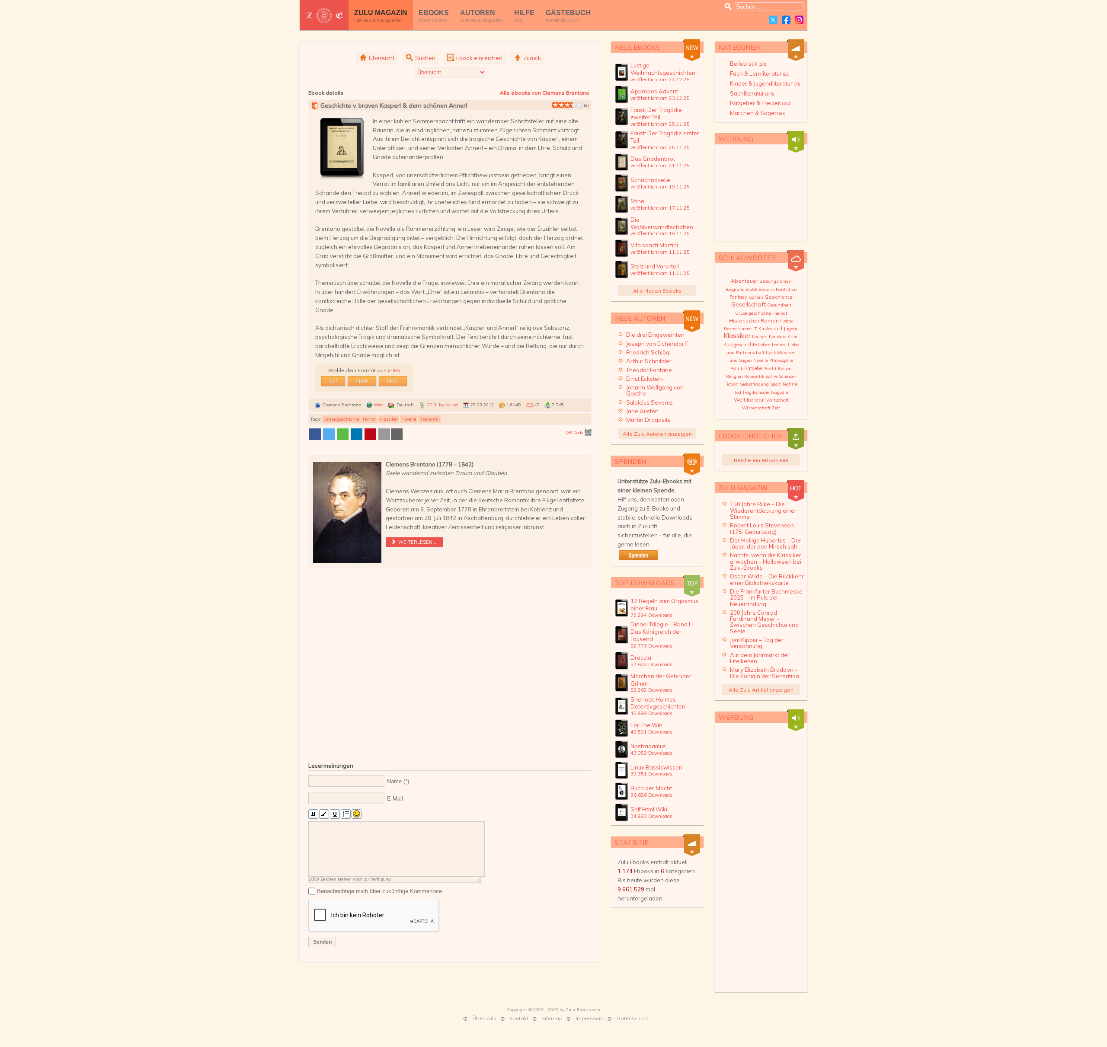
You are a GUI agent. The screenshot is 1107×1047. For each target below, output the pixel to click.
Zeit (776, 408)
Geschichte (779, 297)
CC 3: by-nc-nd (442, 405)
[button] (315, 434)
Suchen (424, 57)
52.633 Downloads (651, 664)
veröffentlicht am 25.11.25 (660, 124)
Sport (775, 384)
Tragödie (779, 392)
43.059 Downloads (651, 753)
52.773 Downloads (651, 646)
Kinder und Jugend (778, 329)
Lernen (779, 345)
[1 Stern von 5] (555, 105)
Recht (771, 368)
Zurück (531, 57)
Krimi (793, 336)
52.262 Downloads (651, 690)
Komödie (777, 336)
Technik (790, 384)
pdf (333, 381)
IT (755, 329)
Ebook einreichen (478, 57)
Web (378, 405)
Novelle (408, 419)
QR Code (575, 432)
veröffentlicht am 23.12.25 (660, 98)
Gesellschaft (748, 304)
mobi (393, 381)
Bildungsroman (775, 281)
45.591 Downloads (651, 732)
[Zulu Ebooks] (324, 15)
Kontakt (518, 1018)
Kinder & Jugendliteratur (765, 83)
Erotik (751, 289)
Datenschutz (632, 1018)
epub (362, 381)
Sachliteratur (752, 93)
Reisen (785, 368)
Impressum (590, 1018)
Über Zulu (484, 1018)
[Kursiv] (324, 814)
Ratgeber (753, 368)
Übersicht (381, 57)
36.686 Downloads (651, 795)
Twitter (773, 19)
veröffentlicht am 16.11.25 (660, 233)
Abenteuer (744, 281)
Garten (756, 297)
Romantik (429, 419)
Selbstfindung (754, 384)
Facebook (786, 19)
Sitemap (552, 1018)
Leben (764, 345)
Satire (771, 376)
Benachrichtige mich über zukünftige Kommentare (379, 891)
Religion (734, 376)
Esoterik (766, 289)
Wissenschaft (756, 408)
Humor (745, 329)
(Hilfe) (394, 370)
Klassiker (388, 419)
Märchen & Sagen (758, 112)
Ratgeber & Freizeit (760, 102)
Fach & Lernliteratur (760, 73)
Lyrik (771, 352)
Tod (737, 392)
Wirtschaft (777, 400)
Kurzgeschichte (740, 345)
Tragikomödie (755, 392)
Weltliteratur (749, 399)
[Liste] (346, 814)
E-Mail (395, 798)
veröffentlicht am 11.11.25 (660, 252)
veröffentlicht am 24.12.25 (660, 80)
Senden (322, 942)
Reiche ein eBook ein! (761, 460)
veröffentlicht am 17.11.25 (660, 208)
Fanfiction (786, 289)
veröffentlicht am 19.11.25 (660, 187)
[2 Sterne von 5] (558, 105)
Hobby (786, 321)
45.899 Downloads (651, 713)
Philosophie (781, 360)
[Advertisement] (450, 663)
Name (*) (398, 781)
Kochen (760, 336)
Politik (736, 368)
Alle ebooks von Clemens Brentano (544, 92)
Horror (369, 419)
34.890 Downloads (651, 816)
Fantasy (738, 297)
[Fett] (313, 814)
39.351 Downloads (651, 774)
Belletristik (749, 63)
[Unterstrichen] (335, 814)
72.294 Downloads (651, 615)
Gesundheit (779, 305)
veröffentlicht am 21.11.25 (660, 166)
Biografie (735, 289)
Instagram (799, 19)
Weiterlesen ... (417, 542)
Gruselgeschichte (341, 419)
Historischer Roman (754, 320)
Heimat (779, 313)
